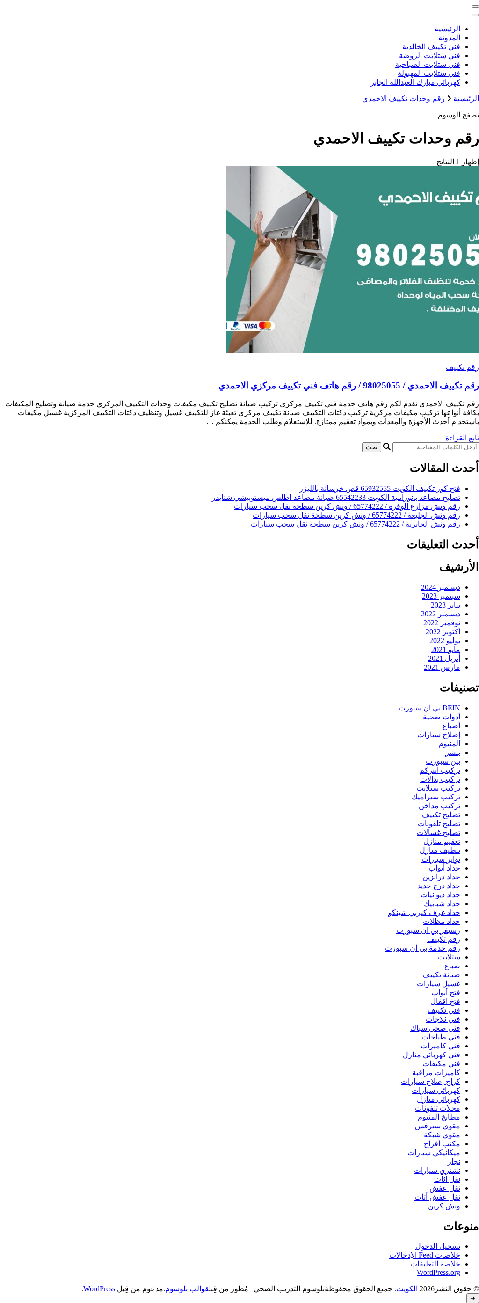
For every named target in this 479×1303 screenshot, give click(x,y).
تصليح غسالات (438, 832)
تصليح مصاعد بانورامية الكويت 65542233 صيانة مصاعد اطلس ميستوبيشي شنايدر (336, 497)
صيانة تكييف (441, 975)
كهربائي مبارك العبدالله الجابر (415, 82)
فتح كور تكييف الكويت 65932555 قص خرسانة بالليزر (379, 488)
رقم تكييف (462, 367)
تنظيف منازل (440, 850)
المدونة (449, 38)
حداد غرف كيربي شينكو (424, 912)
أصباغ (451, 726)
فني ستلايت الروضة (429, 55)
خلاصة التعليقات (435, 1264)
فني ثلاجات (443, 1019)
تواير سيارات (440, 859)
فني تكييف (444, 1010)
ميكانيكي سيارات (433, 1153)
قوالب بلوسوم (187, 1289)
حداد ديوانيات (440, 895)
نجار (454, 1161)
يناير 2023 (445, 605)
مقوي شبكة (442, 1135)
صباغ (452, 966)
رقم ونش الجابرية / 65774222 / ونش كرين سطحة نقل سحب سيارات (355, 524)
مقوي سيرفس (437, 1126)
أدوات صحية (441, 717)
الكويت (407, 1289)
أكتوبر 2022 (443, 632)
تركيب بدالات (440, 779)
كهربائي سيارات (436, 1090)
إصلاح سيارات (438, 735)
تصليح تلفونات (439, 823)
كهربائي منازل (438, 1099)
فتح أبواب (445, 992)
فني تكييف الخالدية (431, 47)
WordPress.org (438, 1272)
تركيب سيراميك (436, 797)
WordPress (99, 1289)
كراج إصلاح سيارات (430, 1081)
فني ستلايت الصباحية (427, 64)
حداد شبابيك (442, 904)
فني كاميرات (440, 1046)
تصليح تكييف (441, 815)
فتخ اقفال (445, 1001)
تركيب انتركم (440, 770)
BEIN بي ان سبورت (429, 708)
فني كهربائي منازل (431, 1055)
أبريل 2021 (444, 658)
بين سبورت (443, 761)
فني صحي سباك (435, 1028)
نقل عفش (444, 1188)
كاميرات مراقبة (436, 1072)
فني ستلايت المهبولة (429, 73)
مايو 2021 (445, 649)
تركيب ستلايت (438, 788)
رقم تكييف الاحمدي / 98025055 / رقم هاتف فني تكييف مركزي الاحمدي (348, 385)
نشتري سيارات (437, 1170)
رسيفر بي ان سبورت (428, 930)
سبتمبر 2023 (441, 596)
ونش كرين (444, 1206)
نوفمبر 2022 (441, 623)
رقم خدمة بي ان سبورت (422, 948)
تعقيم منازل (441, 841)
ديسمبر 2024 (440, 587)
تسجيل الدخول (437, 1246)
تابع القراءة (462, 438)
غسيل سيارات (438, 984)
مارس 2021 (442, 667)
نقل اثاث (447, 1179)
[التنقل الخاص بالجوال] (475, 6)
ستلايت (449, 957)
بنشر (452, 752)
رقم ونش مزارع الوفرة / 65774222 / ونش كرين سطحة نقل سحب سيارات (347, 506)
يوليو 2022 (444, 640)
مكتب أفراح (442, 1144)
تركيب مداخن (439, 806)
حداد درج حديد (438, 886)
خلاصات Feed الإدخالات (424, 1255)
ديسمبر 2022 (440, 614)
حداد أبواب (444, 868)
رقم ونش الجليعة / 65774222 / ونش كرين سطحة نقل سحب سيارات (356, 515)
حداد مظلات (441, 921)
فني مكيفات (441, 1064)
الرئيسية (447, 29)
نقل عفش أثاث (437, 1197)
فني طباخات (440, 1037)
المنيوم (449, 743)
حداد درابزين (441, 877)
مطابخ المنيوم (439, 1117)
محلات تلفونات (437, 1108)
